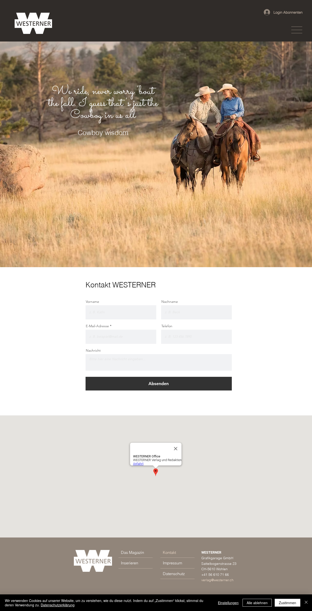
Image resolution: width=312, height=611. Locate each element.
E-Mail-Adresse (97, 326)
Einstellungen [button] (228, 602)
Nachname (169, 301)
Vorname (92, 301)
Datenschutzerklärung (58, 604)
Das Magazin (132, 552)
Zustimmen (287, 602)
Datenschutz (174, 573)
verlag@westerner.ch (217, 580)
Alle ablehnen (257, 602)
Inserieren (129, 562)
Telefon (166, 326)
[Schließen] (306, 602)
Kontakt (169, 552)
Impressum (172, 562)
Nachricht (93, 350)
